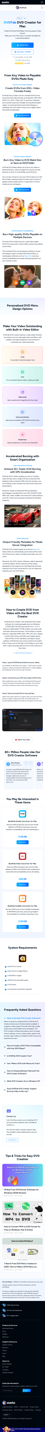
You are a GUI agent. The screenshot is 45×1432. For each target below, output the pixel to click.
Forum (4, 1353)
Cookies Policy (29, 1410)
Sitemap (38, 1410)
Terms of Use (24, 1407)
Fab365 (4, 1334)
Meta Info (36, 549)
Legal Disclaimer (7, 1407)
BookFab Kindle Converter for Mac (22, 821)
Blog (3, 1356)
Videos (4, 1350)
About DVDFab (7, 1364)
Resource (5, 1347)
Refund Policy (18, 1410)
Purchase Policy (7, 1410)
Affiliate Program (7, 1372)
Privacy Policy (34, 1407)
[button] (22, 45)
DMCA (16, 1407)
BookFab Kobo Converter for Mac (22, 864)
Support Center (7, 1345)
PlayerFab (28, 256)
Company (5, 1370)
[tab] (19, 18)
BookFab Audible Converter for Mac (22, 906)
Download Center (8, 1328)
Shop (4, 1331)
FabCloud (5, 1337)
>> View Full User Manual (21, 653)
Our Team (5, 1367)
